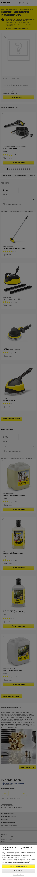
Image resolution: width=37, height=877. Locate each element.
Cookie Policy (8, 862)
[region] (18, 861)
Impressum (26, 862)
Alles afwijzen (18, 871)
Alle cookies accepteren (18, 866)
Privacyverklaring (18, 862)
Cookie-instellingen (18, 875)
